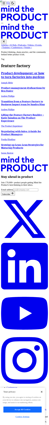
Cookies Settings (23, 417)
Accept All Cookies (22, 409)
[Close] (42, 392)
